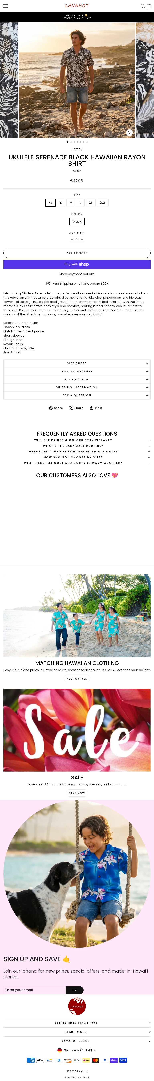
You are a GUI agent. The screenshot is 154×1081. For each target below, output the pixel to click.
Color (77, 214)
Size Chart (77, 363)
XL (91, 203)
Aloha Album (77, 379)
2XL (102, 203)
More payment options (77, 274)
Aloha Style (77, 678)
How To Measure (77, 371)
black (77, 221)
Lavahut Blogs (76, 1041)
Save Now (77, 793)
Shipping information (77, 387)
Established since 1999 (75, 1023)
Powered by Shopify (77, 1077)
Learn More (76, 1032)
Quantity (77, 233)
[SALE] (77, 730)
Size (76, 195)
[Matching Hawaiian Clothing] (77, 615)
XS (51, 203)
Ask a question (77, 395)
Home (75, 149)
